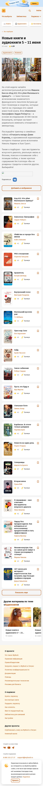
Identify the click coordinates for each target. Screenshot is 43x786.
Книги (8, 24)
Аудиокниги (22, 24)
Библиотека (21, 16)
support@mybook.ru (25, 757)
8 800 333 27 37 (9, 757)
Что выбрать (7, 16)
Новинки (18, 53)
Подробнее (26, 777)
